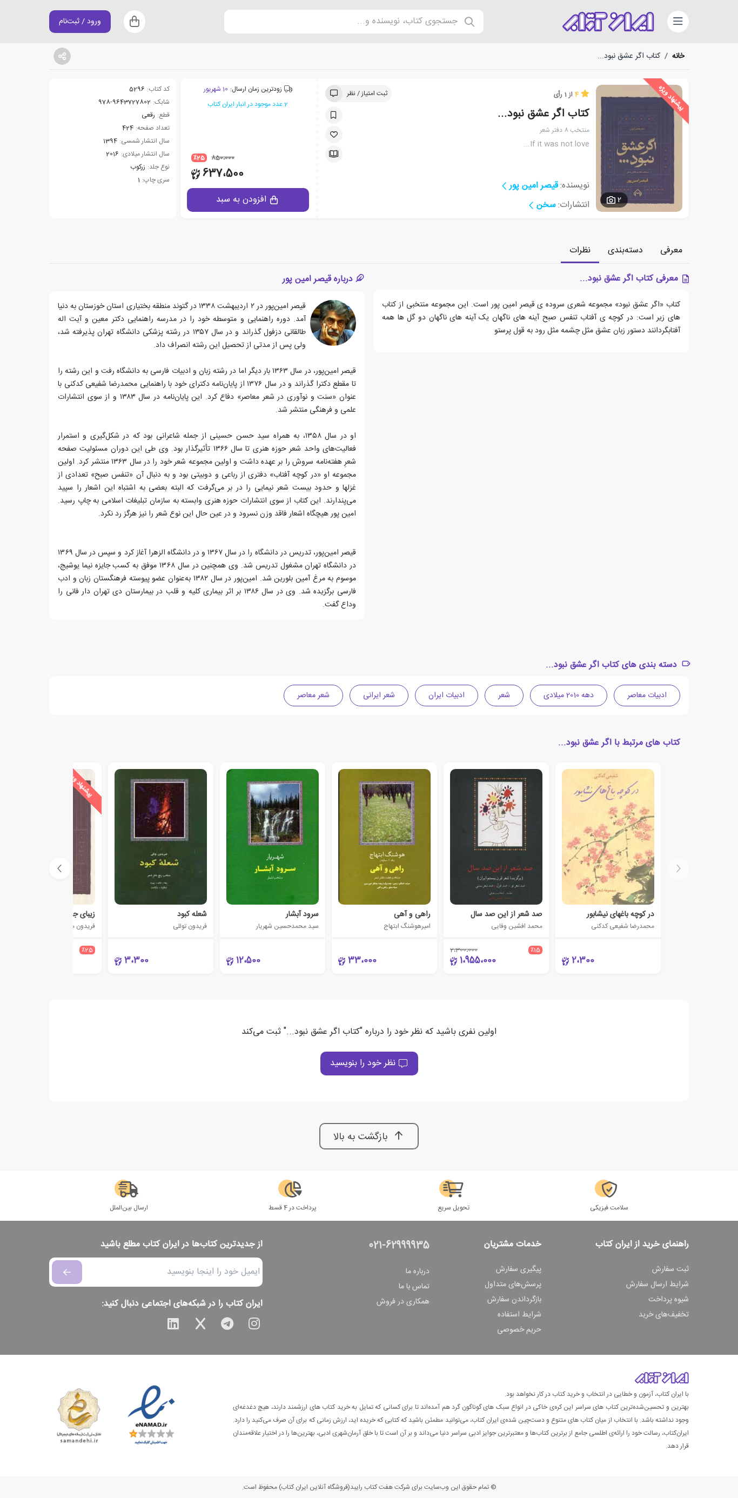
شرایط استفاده (519, 1314)
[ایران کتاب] (608, 21)
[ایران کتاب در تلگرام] (227, 1325)
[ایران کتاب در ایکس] (200, 1325)
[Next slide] (60, 868)
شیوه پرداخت (668, 1299)
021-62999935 (399, 1246)
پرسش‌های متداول (513, 1284)
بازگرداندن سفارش (514, 1299)
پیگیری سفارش (518, 1269)
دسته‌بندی (625, 250)
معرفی (671, 250)
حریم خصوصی (519, 1329)
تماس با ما (414, 1286)
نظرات (580, 250)
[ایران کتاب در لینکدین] (173, 1325)
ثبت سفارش (670, 1269)
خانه (678, 56)
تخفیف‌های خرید (664, 1314)
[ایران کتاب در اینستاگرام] (254, 1325)
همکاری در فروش (403, 1301)
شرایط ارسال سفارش (657, 1284)
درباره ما (418, 1271)
